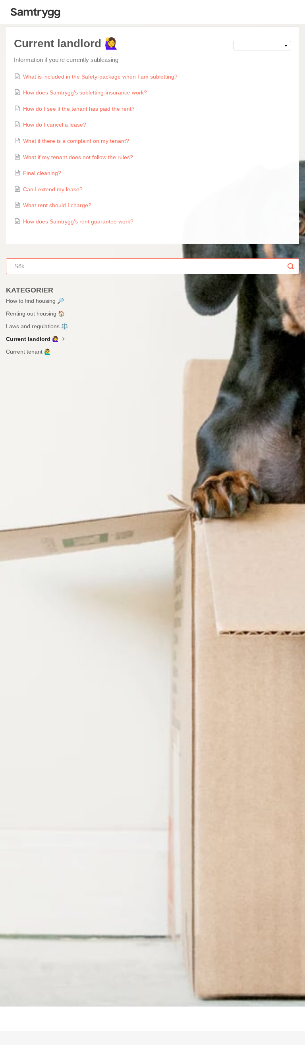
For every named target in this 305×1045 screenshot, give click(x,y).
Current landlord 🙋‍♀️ (33, 339)
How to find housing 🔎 (35, 301)
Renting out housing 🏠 (35, 313)
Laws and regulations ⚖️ (37, 326)
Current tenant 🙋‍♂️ (28, 351)
